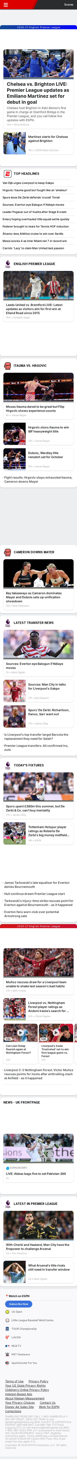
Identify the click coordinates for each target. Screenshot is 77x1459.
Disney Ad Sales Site (19, 1407)
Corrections (13, 1411)
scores (68, 4)
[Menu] (6, 4)
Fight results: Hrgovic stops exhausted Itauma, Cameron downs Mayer (38, 479)
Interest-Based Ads (18, 1394)
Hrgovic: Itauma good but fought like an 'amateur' (35, 190)
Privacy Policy (38, 1381)
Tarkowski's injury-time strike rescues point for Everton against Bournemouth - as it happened (39, 903)
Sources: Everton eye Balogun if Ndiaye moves (33, 204)
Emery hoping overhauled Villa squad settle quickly (36, 219)
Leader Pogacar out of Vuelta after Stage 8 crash (35, 212)
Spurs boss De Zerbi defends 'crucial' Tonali (31, 197)
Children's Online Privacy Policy (27, 1390)
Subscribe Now (18, 1304)
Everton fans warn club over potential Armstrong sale (31, 914)
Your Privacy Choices (20, 1402)
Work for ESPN (49, 1407)
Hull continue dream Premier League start (34, 893)
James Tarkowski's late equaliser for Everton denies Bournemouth (37, 884)
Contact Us (47, 1402)
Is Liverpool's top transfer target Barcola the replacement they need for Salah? (36, 736)
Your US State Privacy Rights (25, 1385)
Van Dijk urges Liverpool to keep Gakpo (28, 183)
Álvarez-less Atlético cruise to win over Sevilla (33, 233)
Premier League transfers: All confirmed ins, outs (36, 747)
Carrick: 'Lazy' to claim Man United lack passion (33, 248)
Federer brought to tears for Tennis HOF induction (36, 226)
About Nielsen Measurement (24, 1398)
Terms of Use (14, 1381)
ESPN (22, 4)
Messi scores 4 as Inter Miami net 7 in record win (35, 241)
